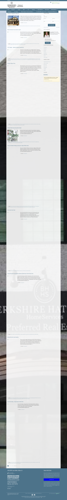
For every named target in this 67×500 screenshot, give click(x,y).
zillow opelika (20, 142)
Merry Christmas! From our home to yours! (14, 29)
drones (29, 462)
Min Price (45, 18)
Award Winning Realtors (17, 334)
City (44, 15)
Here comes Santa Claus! (11, 210)
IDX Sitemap (15, 494)
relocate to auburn (10, 26)
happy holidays (31, 206)
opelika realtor (12, 44)
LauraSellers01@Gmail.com (55, 2)
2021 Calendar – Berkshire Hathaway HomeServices (16, 47)
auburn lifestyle (12, 43)
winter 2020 (14, 142)
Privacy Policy (10, 494)
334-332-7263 (55, 3)
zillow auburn (14, 26)
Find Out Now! (47, 42)
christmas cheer (25, 270)
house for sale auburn (18, 398)
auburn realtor (16, 43)
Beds (44, 21)
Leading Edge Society (31, 334)
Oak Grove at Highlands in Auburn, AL (13, 13)
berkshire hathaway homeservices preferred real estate (24, 43)
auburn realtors (12, 334)
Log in (49, 493)
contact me (45, 485)
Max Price (53, 18)
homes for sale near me (34, 43)
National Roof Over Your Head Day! (13, 337)
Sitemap (12, 494)
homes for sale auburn (36, 206)
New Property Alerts (51, 479)
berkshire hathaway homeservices (18, 270)
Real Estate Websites (53, 493)
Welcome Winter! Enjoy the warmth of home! (14, 127)
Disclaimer (26, 493)
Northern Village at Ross (11, 63)
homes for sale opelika (13, 398)
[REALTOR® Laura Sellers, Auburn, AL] (15, 4)
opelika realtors (36, 334)
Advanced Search (46, 27)
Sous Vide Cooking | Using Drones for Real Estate (15, 401)
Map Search (57, 27)
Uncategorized (25, 22)
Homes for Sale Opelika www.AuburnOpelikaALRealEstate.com (27, 58)
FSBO (28, 206)
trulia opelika (20, 44)
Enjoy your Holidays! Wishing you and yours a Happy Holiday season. (18, 145)
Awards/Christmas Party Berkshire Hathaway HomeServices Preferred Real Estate (20, 273)
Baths (53, 21)
